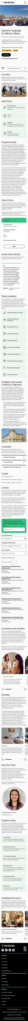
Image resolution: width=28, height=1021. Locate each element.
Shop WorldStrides (6, 970)
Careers (4, 975)
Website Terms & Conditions (9, 1012)
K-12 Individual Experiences (8, 995)
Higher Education (6, 998)
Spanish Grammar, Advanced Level (11, 598)
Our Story (4, 958)
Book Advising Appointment (9, 58)
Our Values (4, 961)
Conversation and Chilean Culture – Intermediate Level (11, 588)
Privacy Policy (22, 1012)
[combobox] (2, 546)
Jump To (3, 68)
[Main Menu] (25, 2)
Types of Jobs (5, 984)
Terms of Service (18, 1019)
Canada (3, 1004)
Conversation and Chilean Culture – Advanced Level (11, 577)
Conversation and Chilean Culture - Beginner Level (11, 567)
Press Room (5, 967)
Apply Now (6, 54)
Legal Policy (10, 1014)
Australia (4, 1001)
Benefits (4, 978)
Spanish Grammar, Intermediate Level (12, 617)
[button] (14, 801)
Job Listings (5, 981)
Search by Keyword (7, 535)
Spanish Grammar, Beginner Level (11, 608)
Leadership (4, 964)
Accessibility (18, 1014)
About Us (4, 955)
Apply (14, 246)
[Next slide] (25, 689)
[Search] (25, 538)
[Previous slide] (3, 689)
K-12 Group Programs (7, 992)
